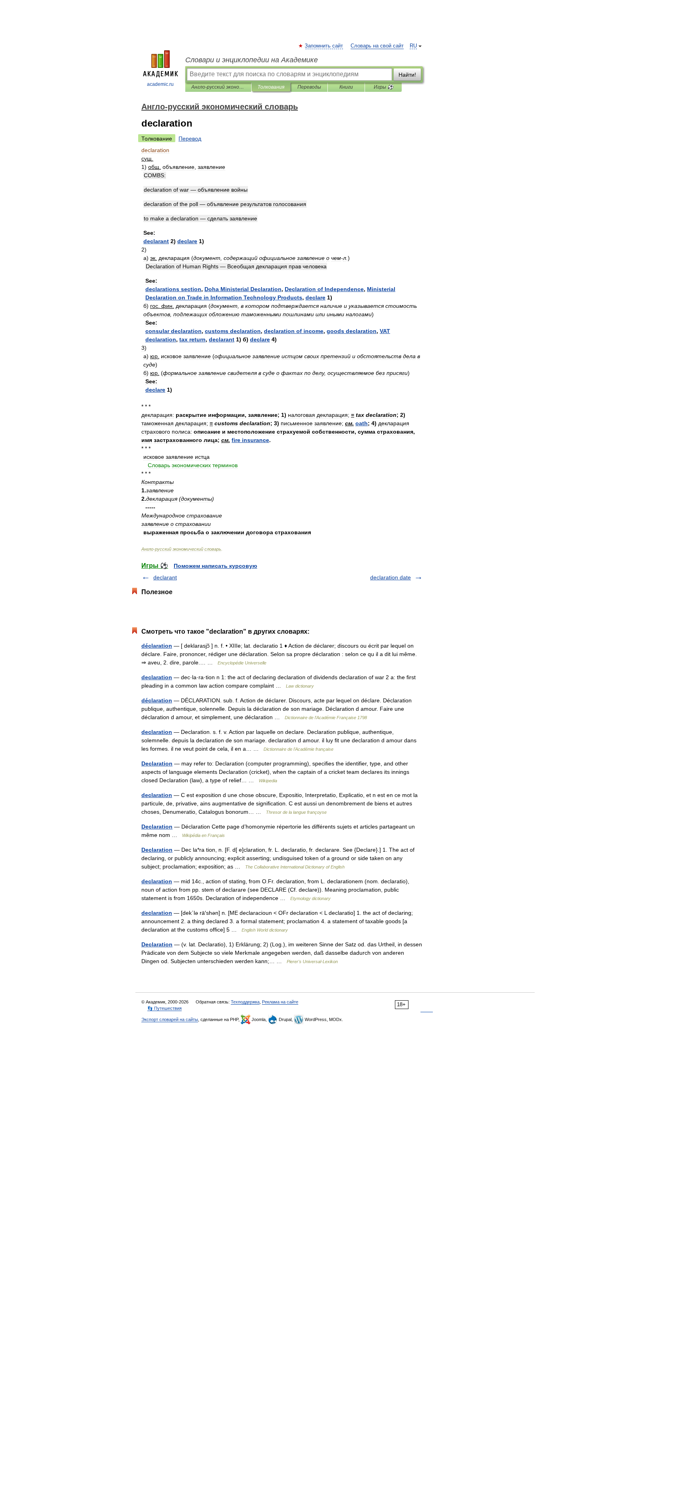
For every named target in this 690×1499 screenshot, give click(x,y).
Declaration (156, 763)
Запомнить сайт (324, 46)
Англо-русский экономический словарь (218, 87)
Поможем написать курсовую (215, 566)
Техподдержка (245, 1001)
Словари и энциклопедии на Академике (251, 60)
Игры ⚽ (383, 87)
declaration (156, 677)
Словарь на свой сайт (377, 46)
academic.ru (160, 84)
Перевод (189, 138)
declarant (165, 577)
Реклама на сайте (280, 1001)
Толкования (271, 87)
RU (413, 46)
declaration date (390, 577)
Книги (346, 87)
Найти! (407, 74)
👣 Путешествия (164, 1008)
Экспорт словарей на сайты (169, 1019)
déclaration (156, 645)
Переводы (309, 87)
